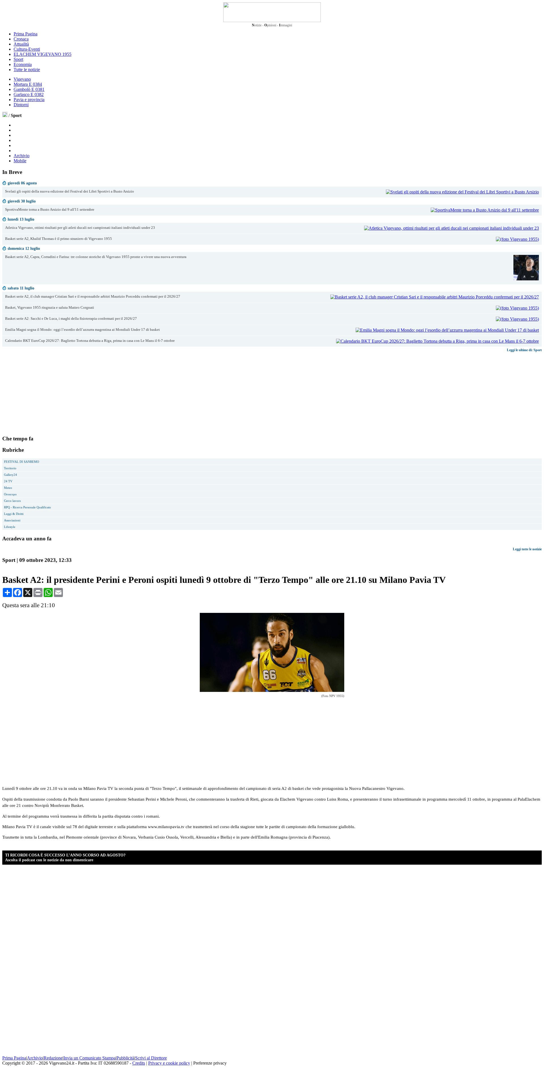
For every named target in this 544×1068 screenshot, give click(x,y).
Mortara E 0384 (28, 84)
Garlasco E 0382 (29, 94)
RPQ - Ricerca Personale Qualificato (27, 507)
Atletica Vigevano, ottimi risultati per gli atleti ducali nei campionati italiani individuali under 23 (80, 228)
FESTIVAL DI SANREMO (21, 461)
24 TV (8, 481)
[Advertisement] (44, 393)
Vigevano (22, 79)
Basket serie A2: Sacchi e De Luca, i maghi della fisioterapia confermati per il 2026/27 (71, 319)
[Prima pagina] (4, 115)
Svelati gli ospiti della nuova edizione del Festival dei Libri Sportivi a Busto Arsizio (69, 191)
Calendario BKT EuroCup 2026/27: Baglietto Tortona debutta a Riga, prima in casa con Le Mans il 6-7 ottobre (90, 341)
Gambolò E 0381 (29, 89)
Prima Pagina (25, 33)
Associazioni (12, 520)
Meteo (8, 487)
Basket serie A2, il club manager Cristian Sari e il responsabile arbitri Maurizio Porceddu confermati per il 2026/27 (92, 297)
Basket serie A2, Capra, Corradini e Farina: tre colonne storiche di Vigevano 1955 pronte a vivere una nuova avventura (95, 257)
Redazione (53, 1058)
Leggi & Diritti (14, 513)
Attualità (21, 44)
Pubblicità (125, 1058)
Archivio (21, 155)
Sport (18, 59)
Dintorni (21, 104)
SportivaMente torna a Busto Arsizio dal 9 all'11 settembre (49, 210)
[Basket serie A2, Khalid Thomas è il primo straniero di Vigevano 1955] (517, 239)
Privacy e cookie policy (169, 1063)
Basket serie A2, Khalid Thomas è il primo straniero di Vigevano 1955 (58, 239)
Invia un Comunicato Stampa (89, 1058)
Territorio (10, 468)
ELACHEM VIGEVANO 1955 (42, 54)
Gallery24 (10, 474)
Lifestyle (9, 526)
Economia (23, 64)
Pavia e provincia (29, 99)
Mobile (20, 160)
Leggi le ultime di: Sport (524, 350)
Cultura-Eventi (27, 49)
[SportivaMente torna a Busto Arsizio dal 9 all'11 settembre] (485, 210)
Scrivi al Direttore (151, 1058)
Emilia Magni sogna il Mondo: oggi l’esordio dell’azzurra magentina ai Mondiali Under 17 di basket (82, 330)
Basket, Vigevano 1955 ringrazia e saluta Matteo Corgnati (49, 308)
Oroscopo (10, 494)
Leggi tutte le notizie (527, 549)
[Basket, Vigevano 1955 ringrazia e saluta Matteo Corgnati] (517, 308)
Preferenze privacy (210, 1063)
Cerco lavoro (12, 500)
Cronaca (21, 39)
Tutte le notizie (27, 69)
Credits (138, 1063)
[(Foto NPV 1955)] (272, 690)
